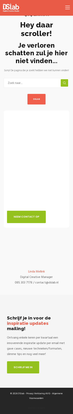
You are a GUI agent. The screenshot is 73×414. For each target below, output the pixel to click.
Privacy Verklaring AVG (38, 393)
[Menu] (66, 6)
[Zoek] (64, 83)
